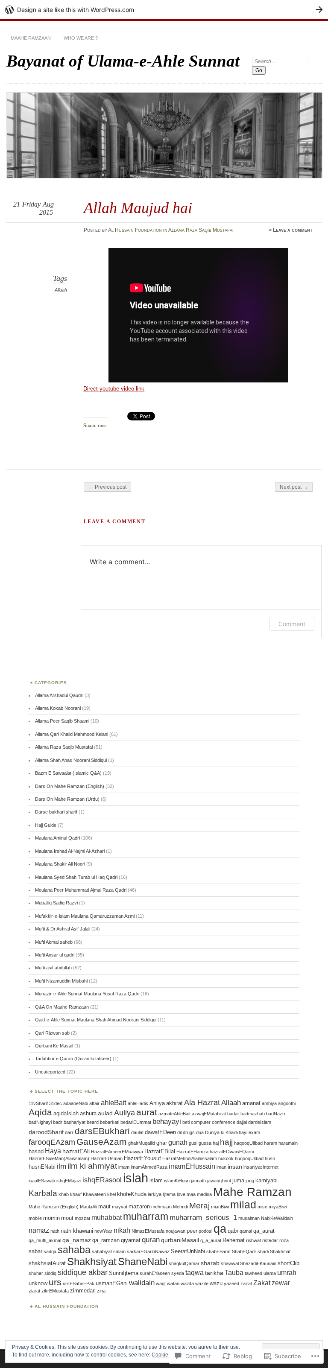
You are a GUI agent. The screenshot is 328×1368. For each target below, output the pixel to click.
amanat (251, 1103)
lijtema (169, 1194)
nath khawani (77, 1231)
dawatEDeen (160, 1132)
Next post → (294, 487)
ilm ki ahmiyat (92, 1165)
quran (151, 1240)
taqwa (194, 1272)
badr (57, 1122)
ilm (61, 1166)
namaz (39, 1230)
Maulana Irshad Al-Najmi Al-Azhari (70, 851)
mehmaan (161, 1206)
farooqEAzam (52, 1142)
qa (220, 1228)
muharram (145, 1216)
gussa (205, 1143)
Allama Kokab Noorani (58, 708)
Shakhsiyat (92, 1261)
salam (119, 1251)
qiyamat (131, 1240)
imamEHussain (192, 1166)
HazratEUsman (107, 1158)
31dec (55, 1103)
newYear (103, 1231)
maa (191, 1194)
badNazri (275, 1113)
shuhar (36, 1273)
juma (238, 1180)
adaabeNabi (75, 1103)
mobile (35, 1218)
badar (233, 1113)
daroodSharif (46, 1132)
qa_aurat (264, 1231)
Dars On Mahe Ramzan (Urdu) (67, 799)
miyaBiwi (278, 1206)
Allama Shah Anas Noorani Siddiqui (71, 760)
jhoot (226, 1180)
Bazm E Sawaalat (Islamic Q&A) (68, 773)
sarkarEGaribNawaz (148, 1251)
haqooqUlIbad (248, 1143)
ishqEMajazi (68, 1180)
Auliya (124, 1112)
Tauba (234, 1272)
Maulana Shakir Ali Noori (60, 863)
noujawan (175, 1231)
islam (156, 1180)
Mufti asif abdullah (53, 967)
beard (93, 1122)
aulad (105, 1113)
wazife (201, 1283)
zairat (246, 1283)
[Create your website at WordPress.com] (164, 9)
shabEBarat (218, 1251)
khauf (76, 1194)
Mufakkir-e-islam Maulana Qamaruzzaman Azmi (85, 916)
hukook (226, 1158)
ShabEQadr (244, 1251)
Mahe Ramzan (252, 1192)
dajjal (242, 1122)
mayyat (119, 1206)
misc (262, 1206)
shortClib (288, 1263)
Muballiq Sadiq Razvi (56, 902)
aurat (146, 1112)
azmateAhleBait (174, 1113)
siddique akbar (83, 1272)
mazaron (139, 1206)
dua (200, 1132)
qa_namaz (76, 1240)
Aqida (40, 1112)
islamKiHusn (177, 1180)
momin (51, 1218)
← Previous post (107, 487)
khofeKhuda (131, 1194)
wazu (216, 1283)
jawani (213, 1180)
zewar (281, 1282)
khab (64, 1194)
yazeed (231, 1283)
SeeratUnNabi (188, 1251)
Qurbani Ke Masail (54, 1045)
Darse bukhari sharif (56, 811)
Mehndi (180, 1206)
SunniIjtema (123, 1273)
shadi (263, 1251)
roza (284, 1240)
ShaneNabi (142, 1261)
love (181, 1194)
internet (270, 1167)
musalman (249, 1218)
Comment (291, 623)
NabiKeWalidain (277, 1218)
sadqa (50, 1251)
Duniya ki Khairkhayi (226, 1132)
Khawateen (94, 1194)
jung (250, 1180)
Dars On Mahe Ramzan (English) (69, 786)
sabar (35, 1251)
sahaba (74, 1249)
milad (243, 1204)
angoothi (287, 1103)
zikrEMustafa (55, 1290)
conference (223, 1122)
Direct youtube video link (113, 388)
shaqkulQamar (184, 1263)
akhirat (174, 1103)
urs (55, 1282)
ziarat (34, 1290)
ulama (270, 1273)
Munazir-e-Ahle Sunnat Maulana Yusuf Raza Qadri (87, 993)
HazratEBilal (159, 1151)
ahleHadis (138, 1103)
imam (123, 1167)
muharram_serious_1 (203, 1217)
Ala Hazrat (202, 1102)
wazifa (187, 1283)
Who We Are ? (81, 38)
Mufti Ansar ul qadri (54, 954)
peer (192, 1231)
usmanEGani (112, 1283)
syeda (177, 1273)
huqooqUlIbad (249, 1158)
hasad (36, 1151)
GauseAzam (101, 1142)
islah (135, 1178)
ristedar (270, 1240)
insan (235, 1166)
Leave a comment (293, 230)
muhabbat (106, 1217)
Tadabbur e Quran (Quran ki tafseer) (73, 1058)
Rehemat (234, 1240)
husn (270, 1158)
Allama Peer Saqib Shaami (62, 720)
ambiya (269, 1103)
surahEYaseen (155, 1273)
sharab (210, 1263)
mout (67, 1218)
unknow (38, 1283)
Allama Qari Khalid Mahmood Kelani (71, 734)
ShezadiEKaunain (258, 1263)
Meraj (199, 1205)
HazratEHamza (192, 1151)
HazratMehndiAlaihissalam (189, 1158)
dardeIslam (259, 1122)
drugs (189, 1132)
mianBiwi (220, 1206)
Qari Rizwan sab (52, 1032)
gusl (193, 1143)
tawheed (253, 1273)
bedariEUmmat (135, 1122)
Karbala (43, 1193)
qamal (246, 1231)
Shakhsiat (280, 1251)
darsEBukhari (102, 1131)
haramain (288, 1143)
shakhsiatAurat (47, 1263)
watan (173, 1283)
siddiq (50, 1273)
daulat (137, 1132)
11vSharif (38, 1103)
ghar (161, 1143)
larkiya (154, 1194)
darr (69, 1132)
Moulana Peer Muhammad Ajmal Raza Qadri (80, 890)
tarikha (214, 1272)
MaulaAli (88, 1206)
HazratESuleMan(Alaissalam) (59, 1158)
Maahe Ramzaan (31, 38)
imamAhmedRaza (149, 1167)
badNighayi (40, 1122)
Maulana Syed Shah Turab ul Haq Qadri (76, 877)
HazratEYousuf (142, 1158)
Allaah (61, 289)
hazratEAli (76, 1151)
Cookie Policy (168, 1355)
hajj (226, 1142)
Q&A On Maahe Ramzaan (62, 1006)
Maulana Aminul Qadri (57, 837)
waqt (161, 1283)
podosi (205, 1231)
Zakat (261, 1282)
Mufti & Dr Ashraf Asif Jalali (62, 928)
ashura (88, 1113)
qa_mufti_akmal (45, 1240)
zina (101, 1290)
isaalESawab (42, 1180)
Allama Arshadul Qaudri (59, 695)
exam (254, 1132)
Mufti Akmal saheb (54, 942)
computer (201, 1122)
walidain (142, 1283)
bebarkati (109, 1122)
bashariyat (74, 1122)
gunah (177, 1142)
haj (216, 1143)
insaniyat (252, 1167)
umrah (286, 1272)
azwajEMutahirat (209, 1113)
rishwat (253, 1240)
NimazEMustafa (148, 1231)
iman (221, 1167)
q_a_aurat (210, 1240)
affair (94, 1103)
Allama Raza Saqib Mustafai (201, 230)
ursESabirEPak (78, 1283)
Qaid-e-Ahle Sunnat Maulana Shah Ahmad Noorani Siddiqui (95, 1019)
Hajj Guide (45, 825)
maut (104, 1206)
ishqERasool (102, 1180)
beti (186, 1122)
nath (54, 1231)
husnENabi (42, 1167)
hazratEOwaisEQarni (232, 1151)
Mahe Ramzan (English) (54, 1206)
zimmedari (83, 1290)
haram (270, 1143)
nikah (122, 1230)
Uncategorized (50, 1071)
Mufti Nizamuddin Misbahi (61, 980)
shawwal (230, 1263)
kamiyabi (266, 1180)
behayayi (166, 1121)
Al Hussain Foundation (135, 230)
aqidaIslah (66, 1113)
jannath (198, 1180)
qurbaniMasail (180, 1240)
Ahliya (157, 1103)
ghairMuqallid (141, 1143)
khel (111, 1194)
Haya (53, 1151)
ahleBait (113, 1103)
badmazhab (252, 1113)
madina (204, 1194)
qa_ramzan (106, 1240)
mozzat (82, 1218)
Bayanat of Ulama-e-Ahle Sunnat (123, 61)
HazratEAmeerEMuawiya (117, 1151)
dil (179, 1132)
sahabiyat (102, 1251)
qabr (233, 1231)
